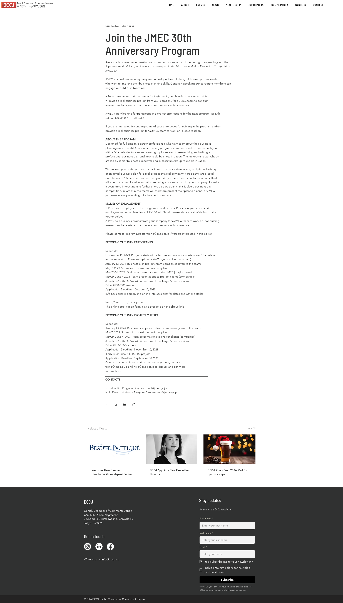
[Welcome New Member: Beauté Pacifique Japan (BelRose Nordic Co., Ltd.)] (114, 449)
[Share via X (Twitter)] (116, 404)
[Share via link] (133, 404)
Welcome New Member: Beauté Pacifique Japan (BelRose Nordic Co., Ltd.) (113, 472)
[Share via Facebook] (107, 404)
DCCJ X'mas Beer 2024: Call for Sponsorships (227, 472)
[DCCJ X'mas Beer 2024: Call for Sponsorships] (229, 449)
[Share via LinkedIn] (124, 404)
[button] (300, 4)
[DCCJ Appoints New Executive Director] (172, 449)
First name (206, 518)
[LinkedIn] (99, 546)
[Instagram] (87, 546)
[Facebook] (110, 546)
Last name (206, 532)
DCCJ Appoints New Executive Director (169, 472)
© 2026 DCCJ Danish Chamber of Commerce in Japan (114, 599)
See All (251, 427)
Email (203, 547)
